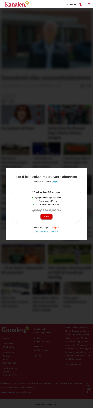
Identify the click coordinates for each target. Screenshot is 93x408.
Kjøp (46, 216)
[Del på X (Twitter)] (86, 86)
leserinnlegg (9, 96)
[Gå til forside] (17, 4)
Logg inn (81, 4)
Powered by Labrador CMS (47, 404)
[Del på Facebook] (82, 86)
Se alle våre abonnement (46, 231)
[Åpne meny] (88, 4)
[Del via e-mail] (89, 86)
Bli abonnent (71, 4)
